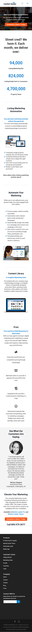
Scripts (5, 563)
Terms (10, 627)
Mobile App (6, 549)
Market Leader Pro (18, 512)
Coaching (6, 566)
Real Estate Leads (8, 546)
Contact (5, 582)
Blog (4, 585)
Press (5, 588)
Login (4, 568)
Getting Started (7, 557)
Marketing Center (8, 560)
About (4, 577)
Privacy (5, 627)
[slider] (17, 259)
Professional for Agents (10, 540)
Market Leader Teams (16, 514)
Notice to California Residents (21, 627)
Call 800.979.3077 (16, 524)
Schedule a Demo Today (16, 25)
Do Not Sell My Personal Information (16, 629)
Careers (5, 580)
